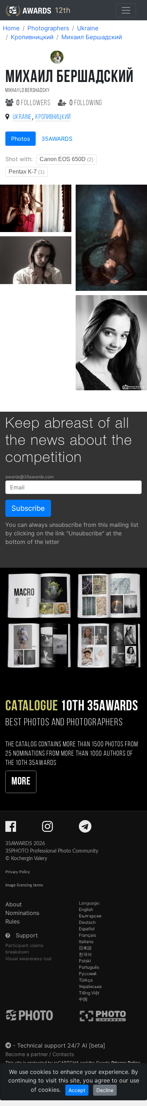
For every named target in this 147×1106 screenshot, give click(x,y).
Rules (12, 921)
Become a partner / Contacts (39, 1054)
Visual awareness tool (28, 958)
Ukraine (87, 28)
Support (27, 935)
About (13, 904)
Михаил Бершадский (91, 37)
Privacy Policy (17, 872)
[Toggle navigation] (126, 10)
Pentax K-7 (27, 172)
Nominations (22, 912)
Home (11, 28)
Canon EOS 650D (66, 159)
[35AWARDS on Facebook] (10, 828)
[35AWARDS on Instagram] (47, 828)
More (20, 781)
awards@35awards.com (29, 476)
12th (61, 10)
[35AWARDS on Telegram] (85, 828)
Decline (104, 1090)
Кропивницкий (32, 37)
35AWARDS (56, 138)
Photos (20, 138)
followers (34, 103)
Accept (77, 1090)
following (86, 103)
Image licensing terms (24, 885)
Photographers (48, 28)
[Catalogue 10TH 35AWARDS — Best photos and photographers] (73, 619)
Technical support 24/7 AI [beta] (61, 1045)
